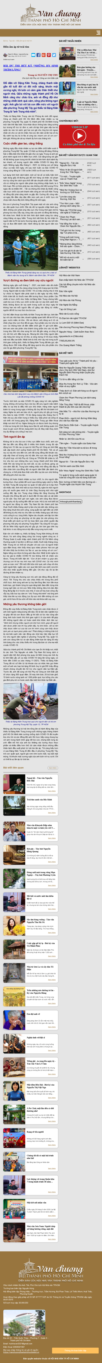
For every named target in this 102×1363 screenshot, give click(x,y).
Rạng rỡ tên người (35, 1132)
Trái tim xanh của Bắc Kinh (39, 799)
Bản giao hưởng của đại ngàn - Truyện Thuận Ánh (86, 68)
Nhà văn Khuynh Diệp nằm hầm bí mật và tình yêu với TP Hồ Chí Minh (40, 826)
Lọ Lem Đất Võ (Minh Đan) (71, 323)
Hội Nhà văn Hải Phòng (70, 300)
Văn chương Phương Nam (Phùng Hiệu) (77, 327)
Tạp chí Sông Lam (67, 309)
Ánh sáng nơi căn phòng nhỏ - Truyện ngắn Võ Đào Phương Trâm (79, 433)
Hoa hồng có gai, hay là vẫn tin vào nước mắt (87, 85)
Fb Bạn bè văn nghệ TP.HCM (72, 318)
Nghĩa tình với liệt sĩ (36, 1037)
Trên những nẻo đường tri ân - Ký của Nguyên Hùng (41, 991)
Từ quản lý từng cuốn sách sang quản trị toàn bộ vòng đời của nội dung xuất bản (78, 476)
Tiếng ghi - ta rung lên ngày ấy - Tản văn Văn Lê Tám (41, 1062)
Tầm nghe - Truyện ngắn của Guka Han (77, 443)
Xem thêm (53, 768)
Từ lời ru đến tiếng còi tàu (71, 379)
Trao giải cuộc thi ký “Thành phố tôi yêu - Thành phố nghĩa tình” (78, 362)
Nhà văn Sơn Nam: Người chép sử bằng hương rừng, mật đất (41, 1227)
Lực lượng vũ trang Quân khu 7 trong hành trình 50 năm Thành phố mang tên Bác (40, 1180)
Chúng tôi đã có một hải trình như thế (40, 1156)
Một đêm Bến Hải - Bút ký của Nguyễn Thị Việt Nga (40, 1086)
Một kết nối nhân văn (36, 1203)
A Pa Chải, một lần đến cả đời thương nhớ (40, 1109)
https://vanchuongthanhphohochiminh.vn (21, 1352)
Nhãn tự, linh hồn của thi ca (71, 439)
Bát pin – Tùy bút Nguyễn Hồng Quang (38, 850)
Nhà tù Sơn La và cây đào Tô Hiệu (40, 968)
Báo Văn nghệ (65, 291)
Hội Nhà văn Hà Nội (68, 296)
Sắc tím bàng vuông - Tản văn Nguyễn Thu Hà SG (40, 920)
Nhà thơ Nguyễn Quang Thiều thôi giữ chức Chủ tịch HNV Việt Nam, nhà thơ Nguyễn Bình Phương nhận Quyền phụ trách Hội (77, 371)
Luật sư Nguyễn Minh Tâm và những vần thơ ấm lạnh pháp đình (87, 103)
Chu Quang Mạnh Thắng (70, 345)
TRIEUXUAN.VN (67, 341)
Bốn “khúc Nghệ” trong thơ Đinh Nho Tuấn (79, 470)
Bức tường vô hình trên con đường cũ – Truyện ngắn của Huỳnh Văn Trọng (78, 483)
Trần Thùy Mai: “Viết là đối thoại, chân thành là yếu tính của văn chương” (76, 405)
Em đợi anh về (33, 1014)
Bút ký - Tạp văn (9, 41)
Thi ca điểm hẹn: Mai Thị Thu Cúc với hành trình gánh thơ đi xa (87, 51)
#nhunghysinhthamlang (70, 501)
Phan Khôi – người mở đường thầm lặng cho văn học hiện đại (78, 419)
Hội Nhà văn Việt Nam (69, 275)
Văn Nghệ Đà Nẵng (68, 305)
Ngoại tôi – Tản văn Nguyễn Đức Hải (39, 779)
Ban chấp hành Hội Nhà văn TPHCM (76, 280)
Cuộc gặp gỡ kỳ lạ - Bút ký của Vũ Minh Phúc (41, 944)
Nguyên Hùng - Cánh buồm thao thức (76, 332)
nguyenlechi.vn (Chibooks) (71, 336)
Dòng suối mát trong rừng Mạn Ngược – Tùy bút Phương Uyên (41, 873)
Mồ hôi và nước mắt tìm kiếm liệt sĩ (40, 897)
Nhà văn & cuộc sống (69, 314)
